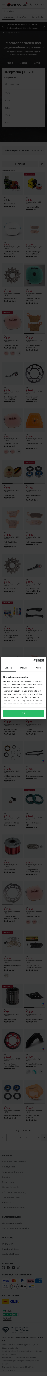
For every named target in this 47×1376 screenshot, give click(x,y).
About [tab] (38, 668)
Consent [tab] (8, 668)
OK (23, 713)
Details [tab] (23, 668)
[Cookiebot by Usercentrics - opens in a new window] (33, 660)
